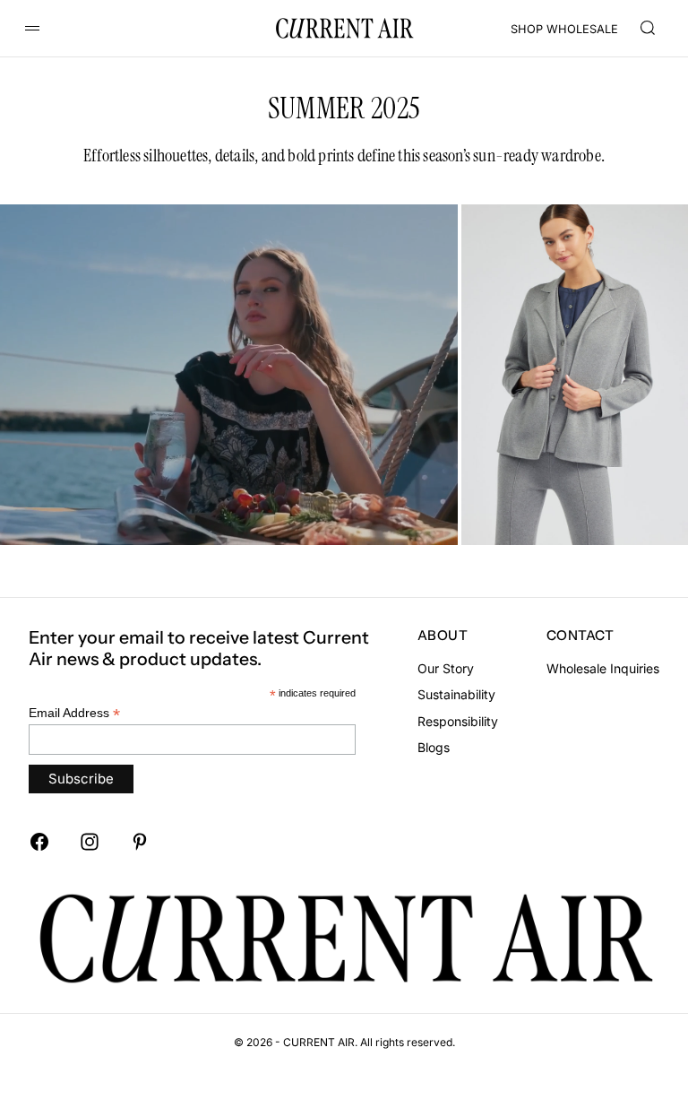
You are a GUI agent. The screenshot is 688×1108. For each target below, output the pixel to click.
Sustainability (456, 694)
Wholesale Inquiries (602, 668)
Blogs (433, 747)
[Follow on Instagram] (89, 842)
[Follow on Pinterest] (139, 842)
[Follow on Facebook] (39, 842)
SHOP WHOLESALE (564, 29)
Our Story (445, 668)
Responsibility (457, 721)
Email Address (74, 713)
